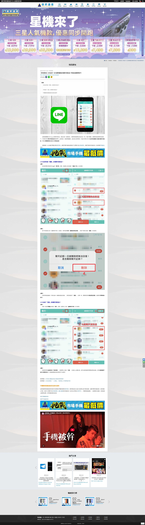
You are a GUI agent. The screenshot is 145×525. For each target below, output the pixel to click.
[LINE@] (122, 1)
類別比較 (82, 519)
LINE (144, 362)
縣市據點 (90, 517)
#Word (57, 484)
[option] (72, 33)
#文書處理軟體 (62, 484)
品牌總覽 (74, 517)
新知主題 (74, 519)
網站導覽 (106, 519)
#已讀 (53, 75)
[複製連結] (52, 77)
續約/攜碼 (61, 391)
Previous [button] (2, 33)
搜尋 (143, 1)
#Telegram (45, 484)
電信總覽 (106, 517)
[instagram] (116, 1)
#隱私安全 (45, 482)
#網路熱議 (41, 484)
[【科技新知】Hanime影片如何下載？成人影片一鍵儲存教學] (99, 466)
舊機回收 (82, 6)
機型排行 (65, 6)
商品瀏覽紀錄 (143, 364)
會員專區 (136, 1)
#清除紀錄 (49, 75)
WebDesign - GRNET (80, 523)
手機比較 (76, 6)
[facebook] (127, 1)
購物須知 (98, 519)
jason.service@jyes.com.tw (47, 519)
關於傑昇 (105, 6)
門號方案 (93, 6)
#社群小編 (49, 482)
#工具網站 (98, 481)
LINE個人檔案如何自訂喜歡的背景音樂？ (54, 378)
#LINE (41, 75)
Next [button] (143, 33)
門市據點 (88, 6)
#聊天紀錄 (45, 75)
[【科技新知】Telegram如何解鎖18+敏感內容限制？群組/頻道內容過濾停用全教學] (46, 466)
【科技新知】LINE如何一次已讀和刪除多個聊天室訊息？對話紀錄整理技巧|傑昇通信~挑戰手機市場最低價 (47, 6)
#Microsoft (68, 484)
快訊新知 (99, 6)
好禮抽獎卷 (81, 145)
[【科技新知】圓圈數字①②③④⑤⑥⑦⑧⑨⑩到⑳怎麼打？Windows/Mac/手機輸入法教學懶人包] (64, 466)
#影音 (101, 481)
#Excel (75, 484)
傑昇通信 (59, 145)
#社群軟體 (56, 75)
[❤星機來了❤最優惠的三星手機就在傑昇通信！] (72, 33)
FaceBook (143, 359)
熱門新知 (90, 519)
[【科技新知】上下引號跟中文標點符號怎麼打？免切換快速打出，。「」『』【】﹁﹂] (81, 466)
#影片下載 (93, 481)
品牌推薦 (82, 517)
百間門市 (79, 391)
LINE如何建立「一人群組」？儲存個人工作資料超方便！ (58, 380)
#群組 (49, 484)
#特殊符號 (58, 485)
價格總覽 (59, 6)
